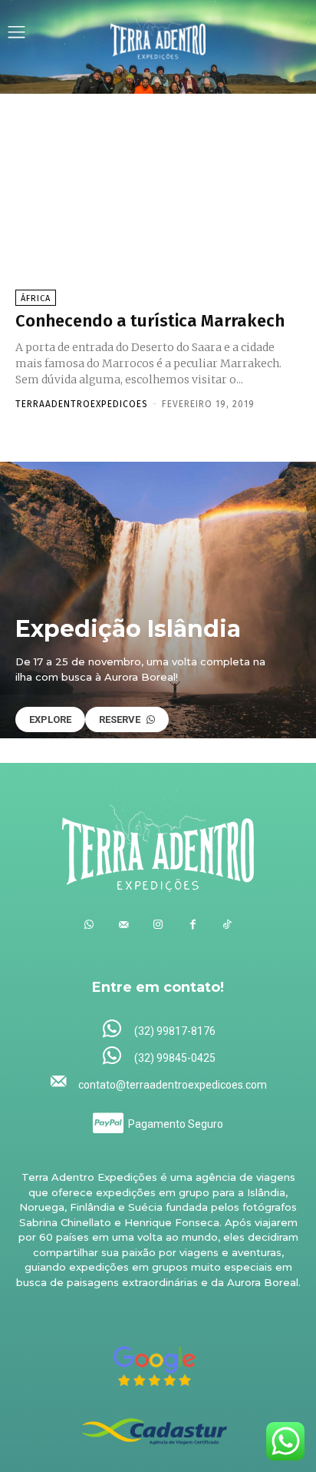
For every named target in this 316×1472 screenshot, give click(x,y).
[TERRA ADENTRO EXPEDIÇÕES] (158, 34)
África (36, 298)
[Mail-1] (123, 924)
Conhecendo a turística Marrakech (150, 320)
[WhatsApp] (89, 924)
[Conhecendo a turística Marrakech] (158, 209)
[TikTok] (227, 924)
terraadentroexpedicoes (81, 404)
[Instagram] (158, 924)
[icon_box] (158, 1030)
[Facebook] (192, 924)
